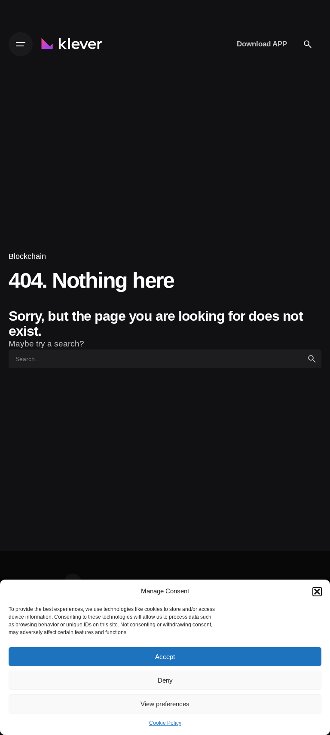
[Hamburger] (21, 44)
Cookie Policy (165, 723)
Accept (165, 656)
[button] (317, 591)
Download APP (262, 43)
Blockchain (27, 256)
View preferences (165, 704)
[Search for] (165, 358)
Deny (165, 680)
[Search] (307, 44)
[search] (311, 358)
